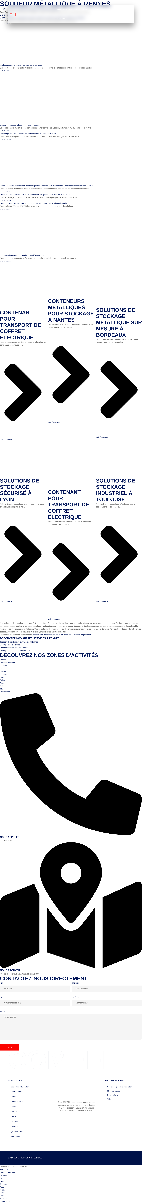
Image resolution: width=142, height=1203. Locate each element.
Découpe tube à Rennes (10, 645)
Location (15, 1121)
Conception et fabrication (66, 9)
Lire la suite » (5, 24)
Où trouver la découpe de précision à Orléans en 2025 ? (23, 255)
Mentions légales (113, 1091)
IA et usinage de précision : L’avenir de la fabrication (21, 65)
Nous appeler (10, 837)
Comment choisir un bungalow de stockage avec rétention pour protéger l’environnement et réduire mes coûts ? (46, 186)
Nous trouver (10, 970)
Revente (15, 1126)
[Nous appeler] (71, 764)
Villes (109, 1099)
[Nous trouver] (71, 905)
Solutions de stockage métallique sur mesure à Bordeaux (119, 322)
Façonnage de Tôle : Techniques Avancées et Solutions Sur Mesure (28, 134)
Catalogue (84, 9)
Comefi (77, 2)
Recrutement (60, 19)
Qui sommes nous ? (98, 9)
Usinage (15, 1107)
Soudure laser (17, 1102)
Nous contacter (112, 1095)
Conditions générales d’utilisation (119, 1087)
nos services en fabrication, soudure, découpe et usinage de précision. (62, 635)
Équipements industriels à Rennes (14, 648)
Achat (14, 1116)
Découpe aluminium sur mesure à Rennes (17, 651)
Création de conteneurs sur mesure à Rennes (19, 642)
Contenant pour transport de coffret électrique (20, 325)
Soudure (15, 1096)
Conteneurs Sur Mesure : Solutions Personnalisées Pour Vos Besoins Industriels (33, 203)
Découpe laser (17, 1091)
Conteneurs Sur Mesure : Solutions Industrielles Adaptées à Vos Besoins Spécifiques (35, 194)
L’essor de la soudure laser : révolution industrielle (20, 125)
